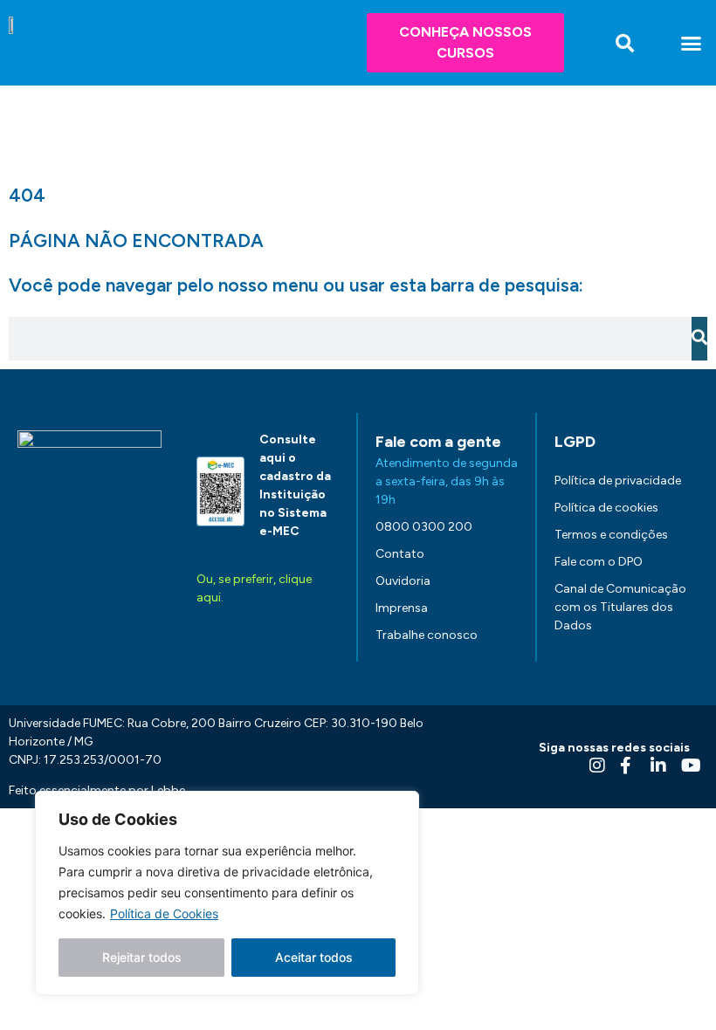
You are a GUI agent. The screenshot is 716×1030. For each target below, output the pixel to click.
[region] (227, 893)
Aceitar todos (314, 957)
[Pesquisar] (699, 338)
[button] (625, 43)
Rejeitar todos (142, 957)
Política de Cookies (164, 913)
